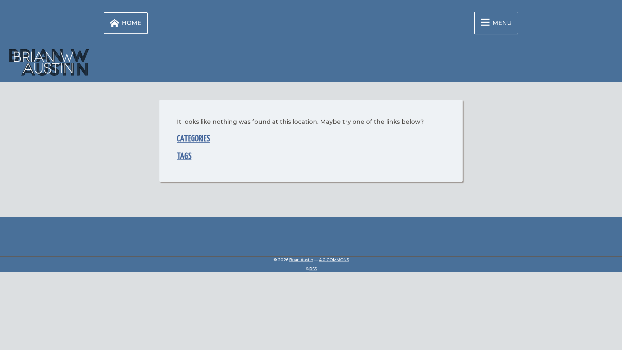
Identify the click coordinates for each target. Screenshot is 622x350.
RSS (313, 268)
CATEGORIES (193, 138)
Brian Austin (301, 259)
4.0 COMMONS (334, 259)
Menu (502, 23)
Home (131, 23)
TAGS (184, 156)
